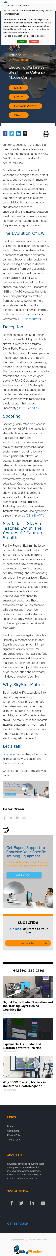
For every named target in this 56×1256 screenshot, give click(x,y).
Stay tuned (9, 754)
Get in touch (17, 1223)
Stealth (18, 115)
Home (10, 1126)
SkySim (18, 97)
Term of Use (13, 1139)
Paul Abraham (9, 1013)
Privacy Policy (14, 1135)
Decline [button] (34, 42)
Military (18, 87)
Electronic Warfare (25, 106)
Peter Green (20, 59)
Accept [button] (22, 42)
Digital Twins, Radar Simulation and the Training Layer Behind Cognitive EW (28, 1005)
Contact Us (13, 1130)
